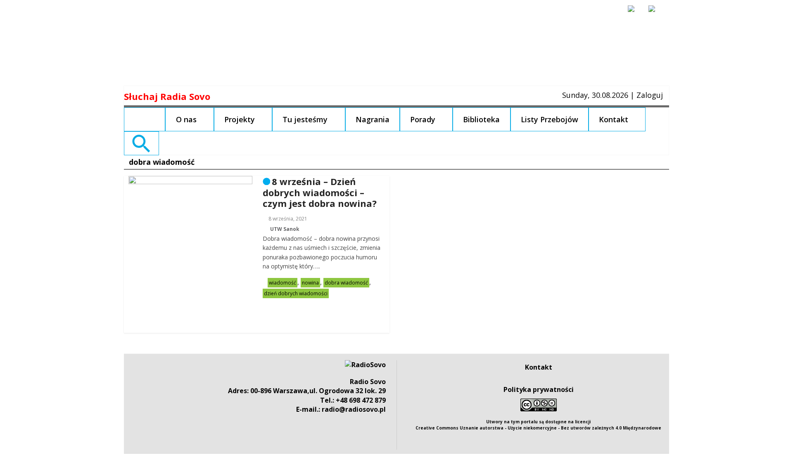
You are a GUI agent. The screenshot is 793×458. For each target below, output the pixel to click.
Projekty (239, 119)
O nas (186, 119)
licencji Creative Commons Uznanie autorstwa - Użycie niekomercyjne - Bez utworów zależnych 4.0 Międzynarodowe (538, 425)
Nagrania (372, 119)
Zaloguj (649, 95)
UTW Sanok (284, 229)
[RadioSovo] (365, 364)
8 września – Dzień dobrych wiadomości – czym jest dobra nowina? (320, 192)
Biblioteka (481, 119)
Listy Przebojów (549, 119)
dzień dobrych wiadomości (296, 293)
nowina (310, 282)
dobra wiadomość (346, 282)
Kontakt (613, 119)
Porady (422, 119)
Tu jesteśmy (305, 119)
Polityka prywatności (538, 389)
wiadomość (282, 282)
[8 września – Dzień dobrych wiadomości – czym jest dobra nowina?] (190, 180)
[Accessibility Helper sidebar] (635, 12)
